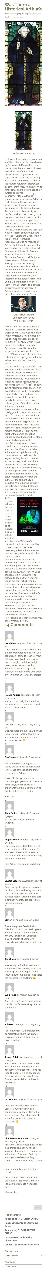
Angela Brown (12, 839)
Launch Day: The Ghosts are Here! (22, 1244)
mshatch (9, 643)
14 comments (18, 17)
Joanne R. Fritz (12, 1057)
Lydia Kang (10, 995)
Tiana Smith (11, 813)
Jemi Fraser (11, 959)
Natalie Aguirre (12, 695)
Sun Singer (10, 757)
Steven (8, 920)
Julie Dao (9, 1024)
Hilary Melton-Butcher (16, 1138)
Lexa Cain (10, 1099)
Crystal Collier (12, 881)
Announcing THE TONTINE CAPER (22, 1218)
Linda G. (9, 724)
